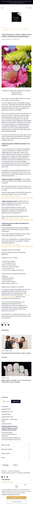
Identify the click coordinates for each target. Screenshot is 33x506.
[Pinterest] (6, 477)
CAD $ (15, 465)
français (5, 465)
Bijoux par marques (7, 449)
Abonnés (16, 401)
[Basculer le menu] (3, 8)
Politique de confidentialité (23, 472)
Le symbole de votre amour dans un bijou (16, 353)
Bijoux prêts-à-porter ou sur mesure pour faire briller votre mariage (16, 381)
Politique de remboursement (9, 472)
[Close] (28, 485)
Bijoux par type (6, 445)
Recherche (4, 471)
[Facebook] (1, 477)
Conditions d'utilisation (14, 471)
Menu (3, 457)
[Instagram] (4, 477)
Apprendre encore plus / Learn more (10, 494)
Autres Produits (6, 453)
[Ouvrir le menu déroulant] (29, 445)
